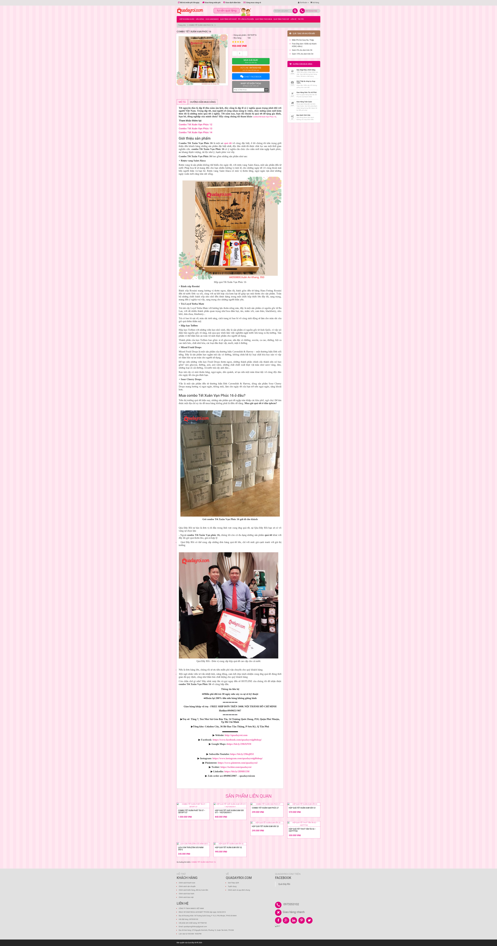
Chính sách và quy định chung (239, 890)
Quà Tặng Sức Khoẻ (228, 19)
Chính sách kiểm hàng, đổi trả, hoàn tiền (193, 890)
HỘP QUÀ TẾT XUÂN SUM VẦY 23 (265, 826)
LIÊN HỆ (293, 19)
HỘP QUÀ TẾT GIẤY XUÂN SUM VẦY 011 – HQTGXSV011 (229, 811)
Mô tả (182, 102)
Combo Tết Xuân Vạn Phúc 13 (195, 128)
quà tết (228, 143)
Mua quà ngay (251, 61)
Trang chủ (182, 25)
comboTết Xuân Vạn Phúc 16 (264, 117)
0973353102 (311, 11)
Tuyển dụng (232, 886)
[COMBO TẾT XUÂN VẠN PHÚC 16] (202, 60)
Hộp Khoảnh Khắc (186, 19)
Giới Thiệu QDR (233, 883)
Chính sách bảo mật (186, 897)
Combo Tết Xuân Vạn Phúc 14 (195, 132)
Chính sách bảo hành (186, 894)
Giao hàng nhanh (294, 912)
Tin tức (301, 19)
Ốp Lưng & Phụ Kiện (246, 19)
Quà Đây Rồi (284, 884)
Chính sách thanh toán (187, 883)
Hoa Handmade (212, 19)
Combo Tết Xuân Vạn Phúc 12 (195, 124)
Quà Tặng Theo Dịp (281, 19)
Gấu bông (200, 19)
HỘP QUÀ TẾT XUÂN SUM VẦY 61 (302, 808)
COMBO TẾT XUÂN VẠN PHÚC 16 (201, 25)
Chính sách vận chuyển (187, 886)
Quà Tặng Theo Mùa (263, 19)
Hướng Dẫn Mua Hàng (203, 102)
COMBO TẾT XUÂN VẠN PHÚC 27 (265, 808)
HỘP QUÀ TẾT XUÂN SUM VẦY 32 (228, 847)
